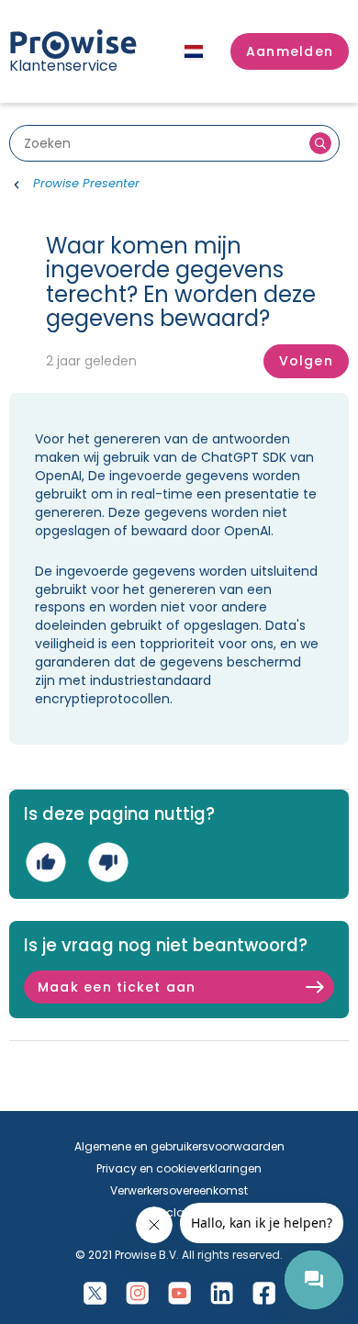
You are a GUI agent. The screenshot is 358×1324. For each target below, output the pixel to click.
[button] (289, 51)
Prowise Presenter (86, 183)
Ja (45, 861)
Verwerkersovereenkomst (179, 1190)
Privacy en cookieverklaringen (179, 1168)
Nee (108, 861)
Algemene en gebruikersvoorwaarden (179, 1146)
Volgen (306, 361)
